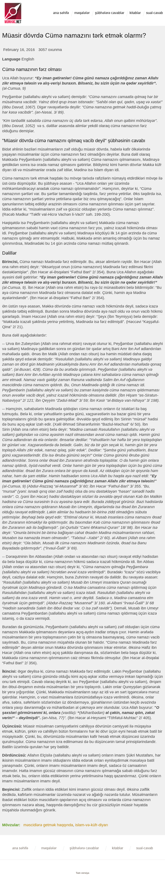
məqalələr (82, 13)
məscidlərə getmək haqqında (48, 825)
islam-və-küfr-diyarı (91, 825)
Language (11, 59)
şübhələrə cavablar (109, 13)
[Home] (13, 5)
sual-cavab (154, 13)
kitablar (135, 13)
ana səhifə (61, 13)
